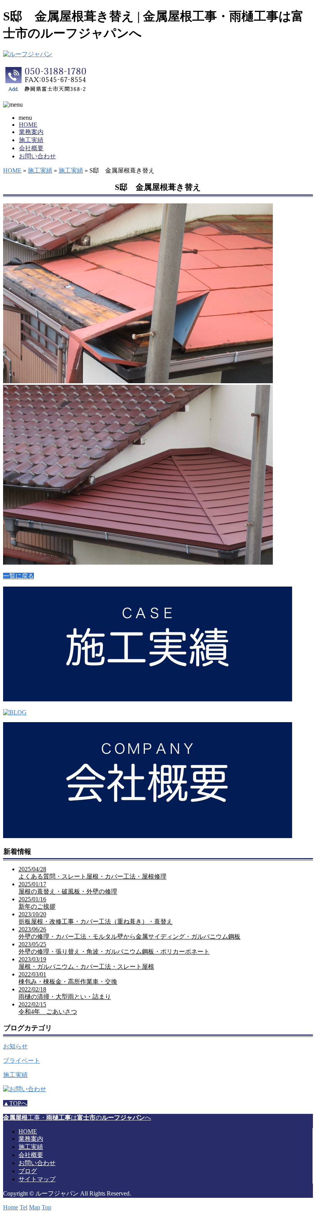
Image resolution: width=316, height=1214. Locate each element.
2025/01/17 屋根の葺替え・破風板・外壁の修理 (67, 888)
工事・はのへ (77, 1117)
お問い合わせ (37, 156)
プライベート (21, 1060)
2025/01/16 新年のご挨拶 (36, 903)
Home (10, 1207)
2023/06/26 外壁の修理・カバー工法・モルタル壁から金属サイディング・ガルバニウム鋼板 (129, 933)
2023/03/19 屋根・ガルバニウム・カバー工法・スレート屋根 (86, 963)
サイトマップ (36, 1179)
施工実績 (31, 140)
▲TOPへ (15, 1103)
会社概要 (31, 148)
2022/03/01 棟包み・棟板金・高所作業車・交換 (67, 978)
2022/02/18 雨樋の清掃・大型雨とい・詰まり (64, 993)
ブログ (27, 1171)
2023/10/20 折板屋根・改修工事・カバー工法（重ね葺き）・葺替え (95, 918)
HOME (28, 124)
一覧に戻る (18, 576)
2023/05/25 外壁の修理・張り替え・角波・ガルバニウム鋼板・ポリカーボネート (114, 948)
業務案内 (31, 132)
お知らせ (15, 1046)
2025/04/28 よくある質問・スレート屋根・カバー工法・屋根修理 (92, 873)
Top (46, 1207)
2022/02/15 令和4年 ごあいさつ (47, 1008)
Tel (23, 1207)
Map (34, 1207)
